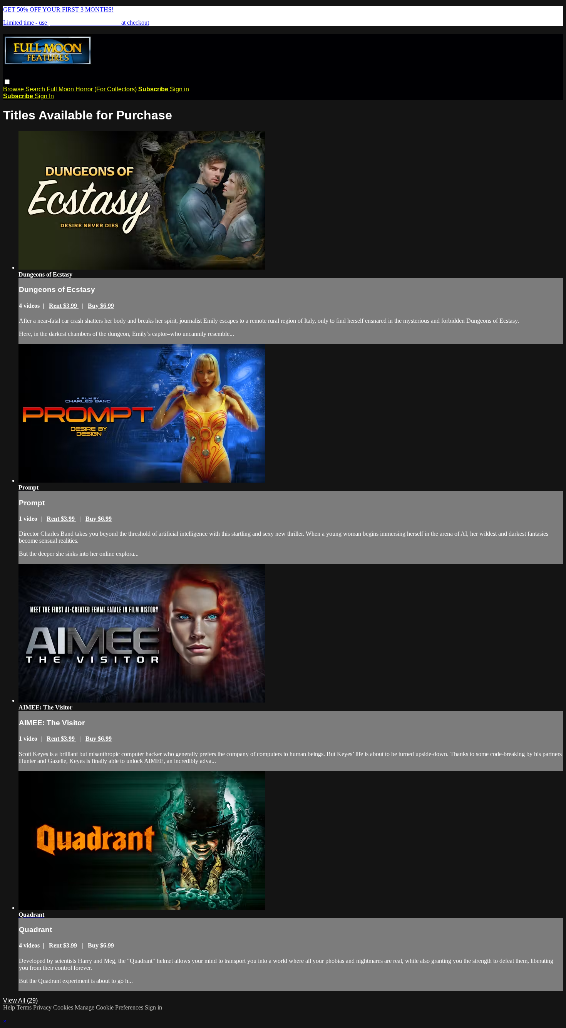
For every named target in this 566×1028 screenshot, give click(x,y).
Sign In (44, 96)
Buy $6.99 (101, 305)
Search (36, 89)
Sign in (179, 89)
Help (10, 1007)
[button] (7, 81)
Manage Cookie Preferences (110, 1007)
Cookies (64, 1007)
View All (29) (20, 1000)
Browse (14, 89)
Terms (25, 1007)
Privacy (43, 1007)
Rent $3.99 (64, 305)
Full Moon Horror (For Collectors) (92, 89)
